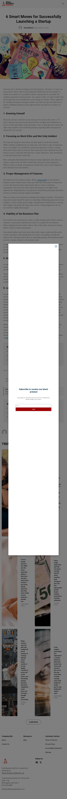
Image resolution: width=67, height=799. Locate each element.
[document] (33, 399)
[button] (56, 246)
